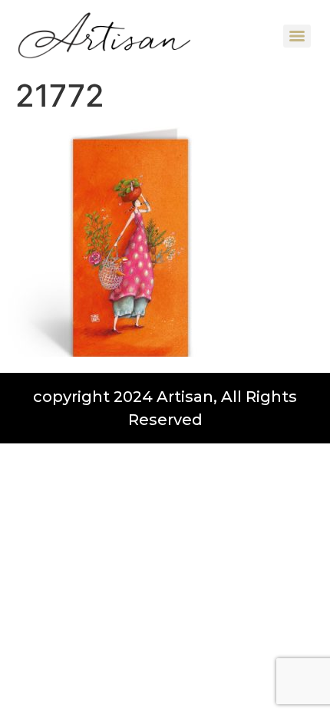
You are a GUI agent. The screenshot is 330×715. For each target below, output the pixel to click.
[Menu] (297, 36)
